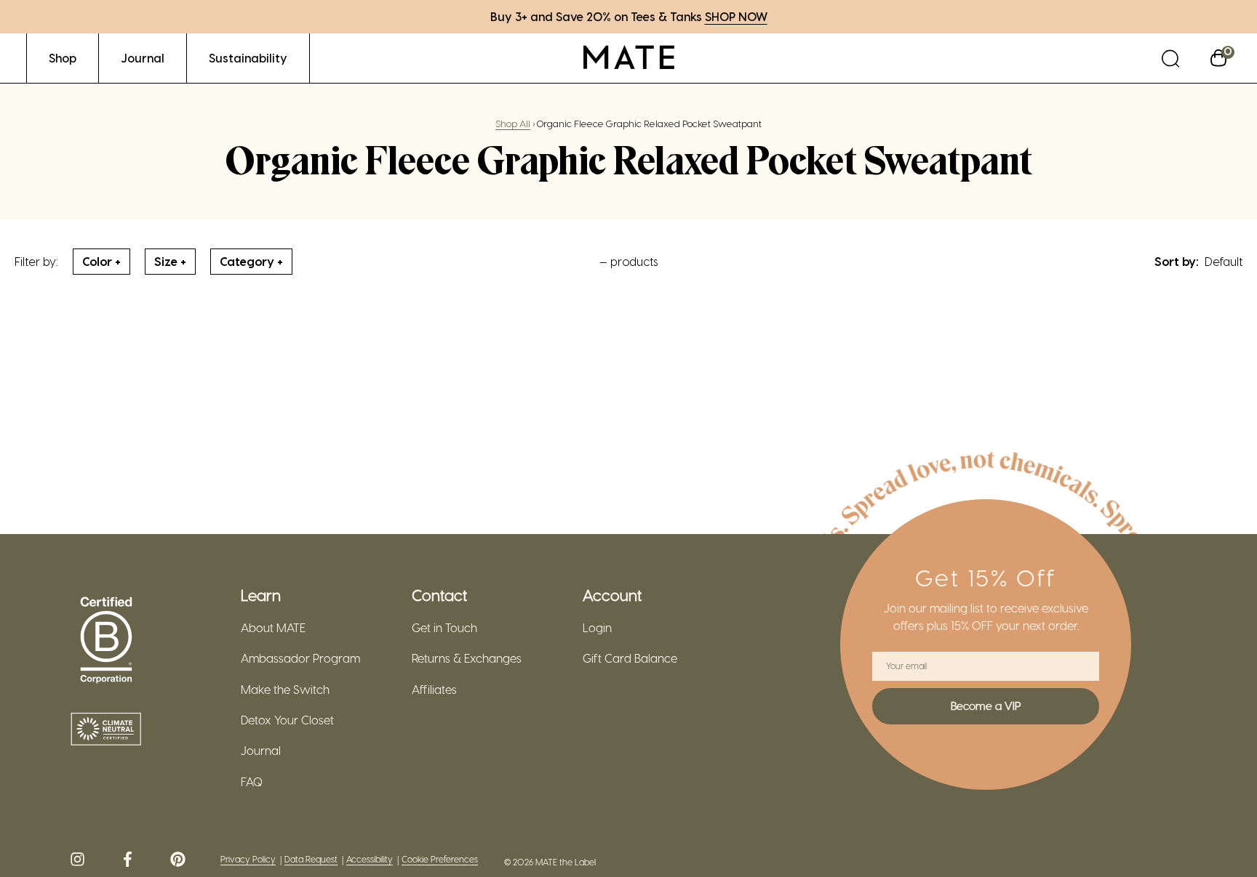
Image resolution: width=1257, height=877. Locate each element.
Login (597, 627)
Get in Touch (444, 627)
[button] (1170, 58)
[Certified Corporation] (106, 640)
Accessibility (369, 859)
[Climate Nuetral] (106, 730)
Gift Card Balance (630, 658)
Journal (261, 750)
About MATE (273, 627)
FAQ (252, 781)
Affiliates (434, 689)
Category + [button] (251, 261)
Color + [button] (101, 261)
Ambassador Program (300, 658)
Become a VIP (986, 705)
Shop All (512, 123)
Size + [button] (170, 261)
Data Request (311, 859)
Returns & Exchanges (467, 658)
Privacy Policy (248, 859)
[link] (62, 57)
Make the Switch (285, 689)
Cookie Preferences (440, 859)
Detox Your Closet (287, 720)
